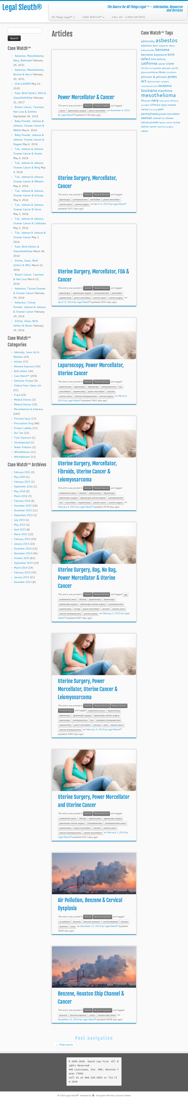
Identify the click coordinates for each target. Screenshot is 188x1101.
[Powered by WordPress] (93, 1094)
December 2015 (23, 505)
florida (144, 68)
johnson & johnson (154, 77)
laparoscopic (64, 293)
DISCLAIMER (23, 84)
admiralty (148, 41)
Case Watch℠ (21, 376)
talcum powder (150, 122)
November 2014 (23, 553)
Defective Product (24, 380)
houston (124, 921)
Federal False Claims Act (27, 385)
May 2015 (19, 524)
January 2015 (21, 543)
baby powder (148, 50)
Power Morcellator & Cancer (86, 97)
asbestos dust (149, 45)
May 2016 (19, 491)
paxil (160, 109)
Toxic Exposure (22, 437)
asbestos (167, 40)
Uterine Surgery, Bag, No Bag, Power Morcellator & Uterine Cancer (87, 578)
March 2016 (20, 496)
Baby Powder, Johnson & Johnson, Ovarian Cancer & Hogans (28, 139)
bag (125, 594)
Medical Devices (22, 399)
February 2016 (22, 500)
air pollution (64, 921)
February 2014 (22, 572)
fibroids (82, 493)
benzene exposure (92, 921)
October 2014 (21, 558)
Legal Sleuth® (22, 7)
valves (144, 131)
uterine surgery (81, 204)
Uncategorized (22, 442)
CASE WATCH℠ (92, 17)
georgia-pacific (170, 68)
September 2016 (23, 486)
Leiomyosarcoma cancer (115, 823)
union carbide (173, 122)
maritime (165, 90)
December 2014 (23, 548)
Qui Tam (18, 433)
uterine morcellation (93, 832)
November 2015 (23, 510)
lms (120, 386)
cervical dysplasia (110, 921)
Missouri (146, 100)
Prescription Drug (23, 423)
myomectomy (65, 297)
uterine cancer (65, 204)
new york (164, 100)
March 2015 (20, 534)
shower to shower (163, 118)
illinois (162, 72)
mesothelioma (158, 95)
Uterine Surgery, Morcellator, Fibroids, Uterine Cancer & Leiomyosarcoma (87, 471)
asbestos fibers (167, 45)
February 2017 (22, 481)
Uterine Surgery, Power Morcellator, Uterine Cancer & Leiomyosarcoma (88, 689)
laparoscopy (64, 199)
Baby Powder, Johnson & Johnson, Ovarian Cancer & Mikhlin (28, 125)
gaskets (157, 68)
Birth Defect (20, 371)
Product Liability (23, 428)
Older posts (64, 1044)
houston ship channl (106, 1015)
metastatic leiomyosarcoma (108, 720)
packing (153, 109)
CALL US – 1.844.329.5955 (128, 17)
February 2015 (22, 539)
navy (155, 100)
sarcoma (110, 391)
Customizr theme (122, 1095)
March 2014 (20, 567)
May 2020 (19, 477)
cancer (62, 110)
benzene (77, 921)
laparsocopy (93, 386)
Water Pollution (22, 447)
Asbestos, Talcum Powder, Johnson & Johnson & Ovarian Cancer (29, 307)
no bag (77, 609)
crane (170, 63)
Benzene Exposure (24, 366)
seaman (146, 118)
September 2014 (23, 563)
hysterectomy (65, 386)
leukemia (63, 926)
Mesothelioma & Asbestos (28, 409)
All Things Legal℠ (62, 17)
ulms (105, 725)
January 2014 (21, 577)
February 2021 (22, 472)
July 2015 (19, 520)
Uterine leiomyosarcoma (85, 396)
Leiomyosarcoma (80, 199)
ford (151, 68)
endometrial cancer (67, 493)
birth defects (158, 59)
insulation (171, 72)
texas (72, 926)
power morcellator (97, 110)
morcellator (95, 199)
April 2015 (20, 529)
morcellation (64, 391)
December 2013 (23, 582)
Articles (18, 361)
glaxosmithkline (149, 72)
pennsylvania (149, 113)
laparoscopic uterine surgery (92, 497)
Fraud (17, 395)
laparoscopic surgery (77, 110)
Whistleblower (22, 452)
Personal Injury (22, 418)
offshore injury (158, 105)
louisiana (149, 90)
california (149, 63)
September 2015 (23, 515)
